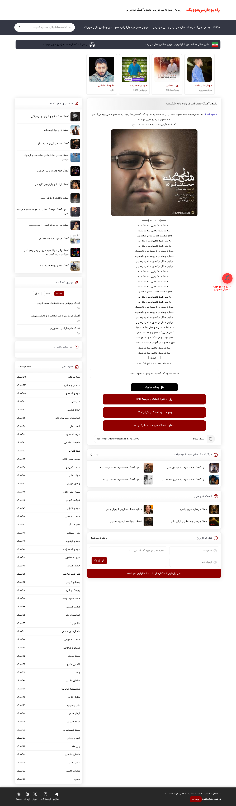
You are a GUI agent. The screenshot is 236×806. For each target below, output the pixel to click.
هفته (59, 294)
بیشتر (97, 455)
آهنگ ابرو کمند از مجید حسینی (126, 521)
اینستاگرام (45, 799)
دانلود (213, 115)
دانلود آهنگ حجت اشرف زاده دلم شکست (192, 104)
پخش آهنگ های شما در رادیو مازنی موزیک (65, 44)
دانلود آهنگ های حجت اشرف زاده (154, 425)
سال (37, 294)
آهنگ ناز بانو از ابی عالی (56, 130)
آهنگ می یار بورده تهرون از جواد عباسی (48, 225)
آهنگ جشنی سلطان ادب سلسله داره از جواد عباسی (46, 157)
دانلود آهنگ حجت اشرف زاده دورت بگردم (121, 468)
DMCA (216, 27)
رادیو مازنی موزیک (203, 10)
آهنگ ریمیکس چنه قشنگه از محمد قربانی (58, 303)
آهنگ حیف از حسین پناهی (193, 509)
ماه (48, 294)
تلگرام (56, 799)
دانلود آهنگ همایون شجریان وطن (124, 509)
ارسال (101, 560)
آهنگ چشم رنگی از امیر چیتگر (53, 144)
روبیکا (19, 799)
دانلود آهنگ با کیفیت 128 (152, 412)
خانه (176, 374)
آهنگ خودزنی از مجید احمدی (54, 239)
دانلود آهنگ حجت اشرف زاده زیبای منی (187, 468)
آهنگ (207, 115)
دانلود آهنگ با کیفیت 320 (151, 399)
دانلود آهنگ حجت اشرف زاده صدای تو (122, 480)
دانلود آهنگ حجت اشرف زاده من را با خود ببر (184, 480)
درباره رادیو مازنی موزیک (98, 27)
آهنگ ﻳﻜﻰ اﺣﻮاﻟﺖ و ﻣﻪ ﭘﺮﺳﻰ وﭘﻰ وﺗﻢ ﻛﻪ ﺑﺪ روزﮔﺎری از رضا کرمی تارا (46, 252)
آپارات (27, 799)
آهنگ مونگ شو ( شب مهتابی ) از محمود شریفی (55, 316)
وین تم (196, 799)
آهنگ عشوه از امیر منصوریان (65, 328)
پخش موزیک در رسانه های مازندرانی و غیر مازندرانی (181, 27)
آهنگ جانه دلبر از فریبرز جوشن (53, 171)
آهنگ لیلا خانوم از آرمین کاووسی (52, 184)
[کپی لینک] (210, 439)
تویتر (34, 799)
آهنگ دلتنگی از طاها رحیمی (54, 198)
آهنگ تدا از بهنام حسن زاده (54, 266)
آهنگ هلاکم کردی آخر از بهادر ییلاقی (50, 116)
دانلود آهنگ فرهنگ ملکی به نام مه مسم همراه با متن (43, 211)
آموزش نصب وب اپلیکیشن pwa (132, 27)
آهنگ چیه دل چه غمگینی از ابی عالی (189, 521)
